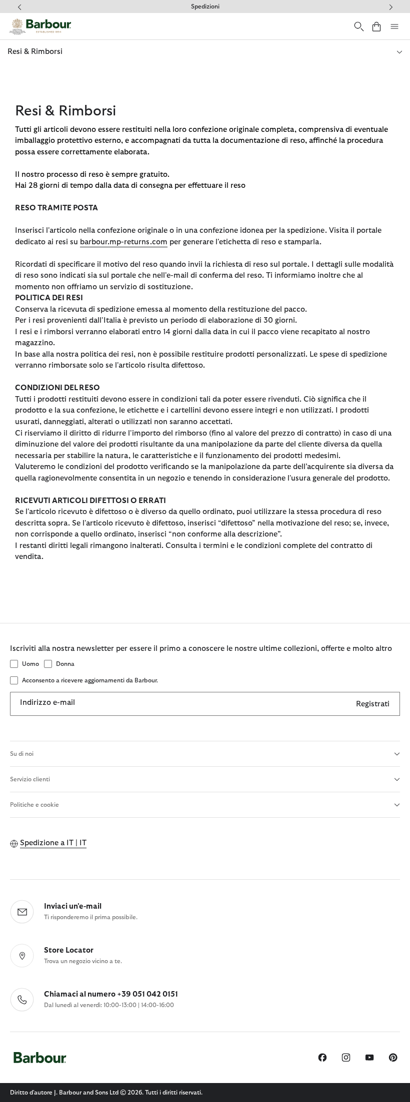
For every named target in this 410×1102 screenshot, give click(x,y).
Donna (65, 664)
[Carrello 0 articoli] (377, 26)
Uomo (30, 664)
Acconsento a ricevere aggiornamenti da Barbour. (90, 680)
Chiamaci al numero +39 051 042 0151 (111, 994)
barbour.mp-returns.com (124, 242)
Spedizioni (205, 6)
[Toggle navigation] (394, 26)
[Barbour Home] (40, 26)
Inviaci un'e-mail (73, 906)
